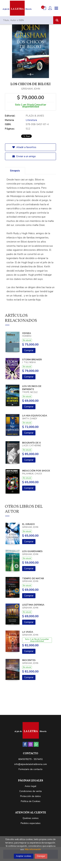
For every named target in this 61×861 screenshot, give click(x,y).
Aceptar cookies (23, 856)
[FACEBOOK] (25, 744)
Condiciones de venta (30, 791)
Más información (33, 849)
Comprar (29, 350)
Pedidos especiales (31, 823)
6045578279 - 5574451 (30, 759)
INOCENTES (28, 660)
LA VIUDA (27, 631)
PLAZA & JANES (35, 115)
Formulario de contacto (30, 769)
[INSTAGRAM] (30, 744)
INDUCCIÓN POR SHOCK (36, 470)
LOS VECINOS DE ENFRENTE (31, 388)
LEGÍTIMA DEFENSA (33, 604)
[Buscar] (57, 20)
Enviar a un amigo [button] (26, 156)
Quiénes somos (31, 818)
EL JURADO (28, 524)
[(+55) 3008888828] (36, 744)
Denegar (41, 856)
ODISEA (26, 333)
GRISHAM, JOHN (30, 88)
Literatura (31, 120)
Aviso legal (30, 786)
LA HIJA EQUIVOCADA (34, 415)
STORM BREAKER (32, 359)
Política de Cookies (30, 801)
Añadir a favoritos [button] (26, 147)
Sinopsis (15, 170)
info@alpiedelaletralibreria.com (30, 764)
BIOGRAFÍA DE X (31, 442)
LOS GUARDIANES (32, 551)
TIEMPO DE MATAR (33, 578)
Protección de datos (30, 796)
